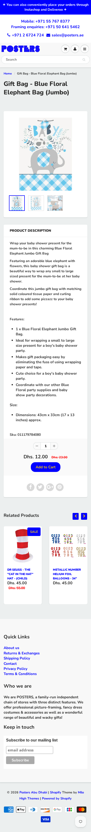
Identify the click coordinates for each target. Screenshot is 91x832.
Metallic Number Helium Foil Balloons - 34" (67, 574)
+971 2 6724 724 (28, 35)
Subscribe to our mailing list (32, 740)
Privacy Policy (15, 668)
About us (11, 647)
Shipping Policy (17, 658)
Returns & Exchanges (22, 653)
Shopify (55, 792)
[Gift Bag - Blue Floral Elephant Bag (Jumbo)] (45, 154)
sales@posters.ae (68, 35)
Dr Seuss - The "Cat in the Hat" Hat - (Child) (20, 574)
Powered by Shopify (57, 798)
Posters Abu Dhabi (33, 792)
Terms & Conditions (20, 673)
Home (8, 73)
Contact (10, 663)
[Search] (83, 60)
